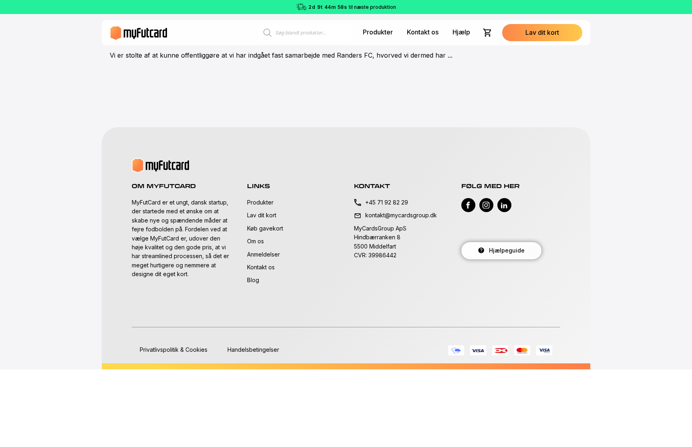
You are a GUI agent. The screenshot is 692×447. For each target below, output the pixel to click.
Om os (255, 241)
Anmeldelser (263, 254)
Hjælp (461, 32)
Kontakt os (423, 32)
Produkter (378, 32)
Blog (253, 280)
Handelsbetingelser (253, 349)
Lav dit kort (261, 215)
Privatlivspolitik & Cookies (173, 349)
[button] (542, 32)
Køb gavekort (265, 228)
